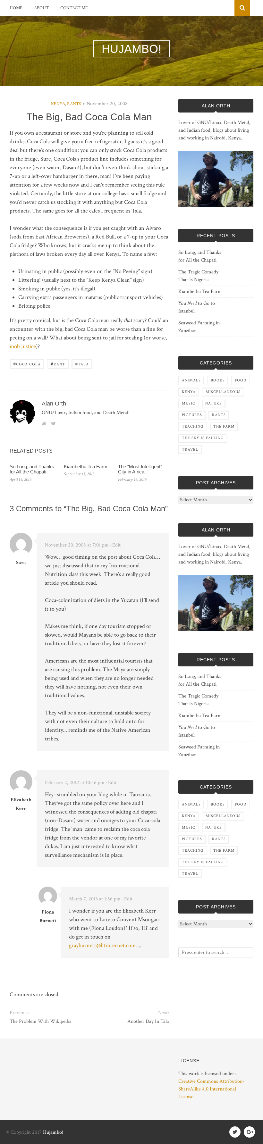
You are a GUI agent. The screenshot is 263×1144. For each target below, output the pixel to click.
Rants (74, 104)
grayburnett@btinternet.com (102, 945)
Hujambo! (53, 1132)
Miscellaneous (223, 391)
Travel (190, 449)
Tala (82, 363)
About (41, 8)
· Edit (115, 545)
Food (240, 380)
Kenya (58, 104)
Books (218, 380)
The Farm (224, 426)
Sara (21, 562)
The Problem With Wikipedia (41, 1021)
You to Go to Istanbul (196, 307)
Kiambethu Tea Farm (85, 466)
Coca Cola (27, 363)
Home (16, 8)
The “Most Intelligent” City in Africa (140, 469)
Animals (191, 380)
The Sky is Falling (203, 438)
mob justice (23, 346)
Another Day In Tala (148, 1021)
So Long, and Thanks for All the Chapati (32, 469)
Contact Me (74, 8)
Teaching (192, 426)
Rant (58, 363)
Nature (213, 403)
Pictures (192, 415)
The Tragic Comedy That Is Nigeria (198, 276)
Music (188, 403)
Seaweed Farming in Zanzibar (199, 327)
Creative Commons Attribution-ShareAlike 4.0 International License (211, 1089)
